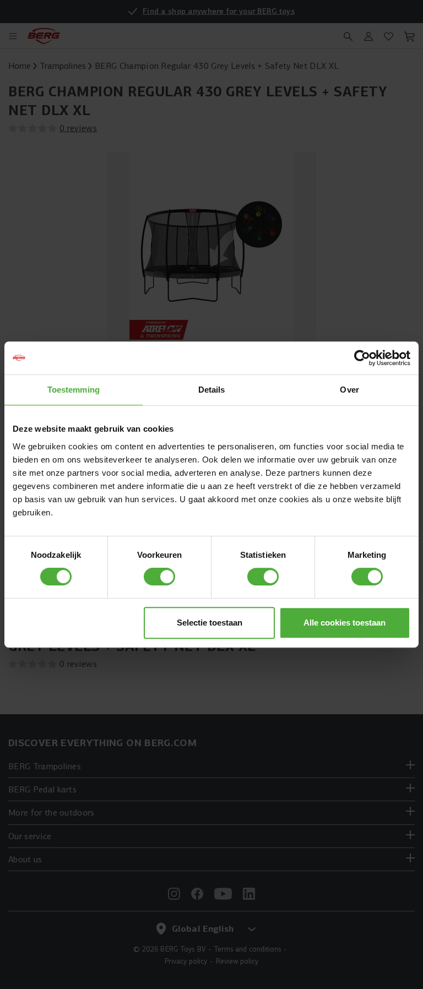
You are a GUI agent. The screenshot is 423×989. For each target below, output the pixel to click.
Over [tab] (349, 389)
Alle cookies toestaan (344, 622)
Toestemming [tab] (73, 389)
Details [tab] (211, 389)
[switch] (159, 576)
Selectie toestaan (209, 622)
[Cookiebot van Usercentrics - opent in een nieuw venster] (362, 358)
